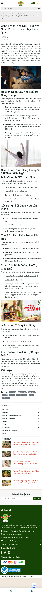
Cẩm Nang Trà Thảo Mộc (9, 430)
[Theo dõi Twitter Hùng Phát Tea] (5, 552)
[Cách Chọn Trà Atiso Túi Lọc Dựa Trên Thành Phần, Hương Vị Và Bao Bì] (6, 454)
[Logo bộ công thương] (11, 570)
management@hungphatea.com (18, 537)
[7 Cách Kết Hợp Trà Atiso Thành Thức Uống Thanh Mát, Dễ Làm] (6, 473)
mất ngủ (12, 395)
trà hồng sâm (6, 397)
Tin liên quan (7, 439)
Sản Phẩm (5, 412)
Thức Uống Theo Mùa (8, 418)
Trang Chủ (5, 409)
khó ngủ (5, 395)
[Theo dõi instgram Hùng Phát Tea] (9, 552)
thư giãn (31, 395)
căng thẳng (13, 392)
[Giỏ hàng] (32, 3)
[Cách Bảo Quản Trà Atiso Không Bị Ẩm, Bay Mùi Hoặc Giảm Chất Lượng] (6, 444)
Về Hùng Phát (6, 427)
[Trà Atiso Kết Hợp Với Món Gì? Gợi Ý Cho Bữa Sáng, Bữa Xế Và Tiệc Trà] (6, 463)
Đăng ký (37, 498)
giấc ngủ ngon (22, 392)
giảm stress (32, 392)
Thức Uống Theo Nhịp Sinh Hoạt (11, 415)
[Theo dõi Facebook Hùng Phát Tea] (1, 552)
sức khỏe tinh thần (22, 395)
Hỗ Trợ (4, 424)
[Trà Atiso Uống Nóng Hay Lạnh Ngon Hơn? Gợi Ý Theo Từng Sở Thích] (6, 483)
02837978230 (17, 534)
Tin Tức (4, 433)
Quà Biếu (4, 421)
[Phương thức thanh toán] (13, 562)
